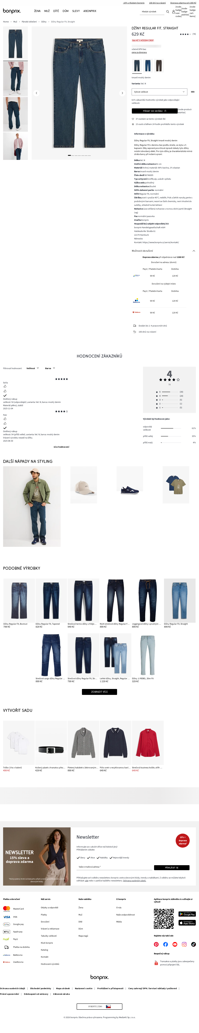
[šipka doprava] (122, 93)
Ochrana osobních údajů (12, 988)
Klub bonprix (47, 943)
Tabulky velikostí (49, 936)
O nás (118, 907)
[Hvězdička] (56, 379)
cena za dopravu (139, 52)
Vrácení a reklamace (50, 928)
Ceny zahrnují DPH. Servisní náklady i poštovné (152, 988)
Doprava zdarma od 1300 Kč (183, 3)
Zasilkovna (18, 962)
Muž (80, 914)
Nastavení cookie (84, 988)
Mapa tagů (83, 936)
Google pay (18, 924)
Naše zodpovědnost (125, 914)
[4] (79, 155)
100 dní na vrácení (157, 3)
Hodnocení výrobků (50, 964)
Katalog (44, 950)
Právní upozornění (9, 994)
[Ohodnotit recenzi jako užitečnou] (5, 386)
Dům (81, 928)
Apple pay (18, 931)
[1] (69, 155)
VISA (15, 917)
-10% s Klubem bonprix (133, 3)
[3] (76, 155)
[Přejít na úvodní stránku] (18, 11)
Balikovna (17, 955)
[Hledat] (168, 11)
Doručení (45, 921)
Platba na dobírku (21, 947)
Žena (81, 907)
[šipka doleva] (36, 93)
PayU (15, 939)
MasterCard (18, 908)
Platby (44, 914)
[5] (82, 155)
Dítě (80, 921)
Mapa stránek (63, 988)
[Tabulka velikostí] (193, 92)
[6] (86, 155)
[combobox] (152, 11)
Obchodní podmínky (40, 988)
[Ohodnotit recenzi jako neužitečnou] (5, 391)
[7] (89, 155)
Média (119, 921)
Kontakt (44, 957)
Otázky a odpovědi (49, 907)
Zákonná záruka (61, 994)
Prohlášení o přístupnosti (110, 988)
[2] (72, 155)
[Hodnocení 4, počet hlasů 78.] (185, 34)
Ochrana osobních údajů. (134, 880)
